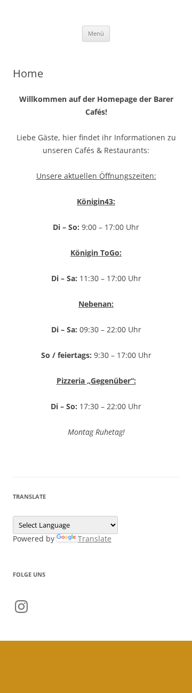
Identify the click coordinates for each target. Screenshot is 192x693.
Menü (96, 33)
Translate (94, 538)
